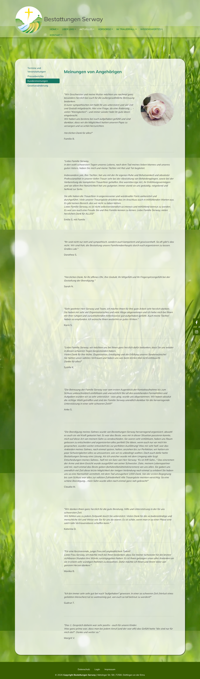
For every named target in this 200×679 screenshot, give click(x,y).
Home (53, 29)
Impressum (110, 669)
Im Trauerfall (125, 29)
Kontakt (55, 35)
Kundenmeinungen (38, 80)
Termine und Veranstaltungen (37, 70)
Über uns (68, 29)
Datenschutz (84, 669)
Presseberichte (36, 76)
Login (97, 669)
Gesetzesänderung (38, 85)
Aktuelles (86, 29)
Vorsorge (104, 29)
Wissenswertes (150, 29)
